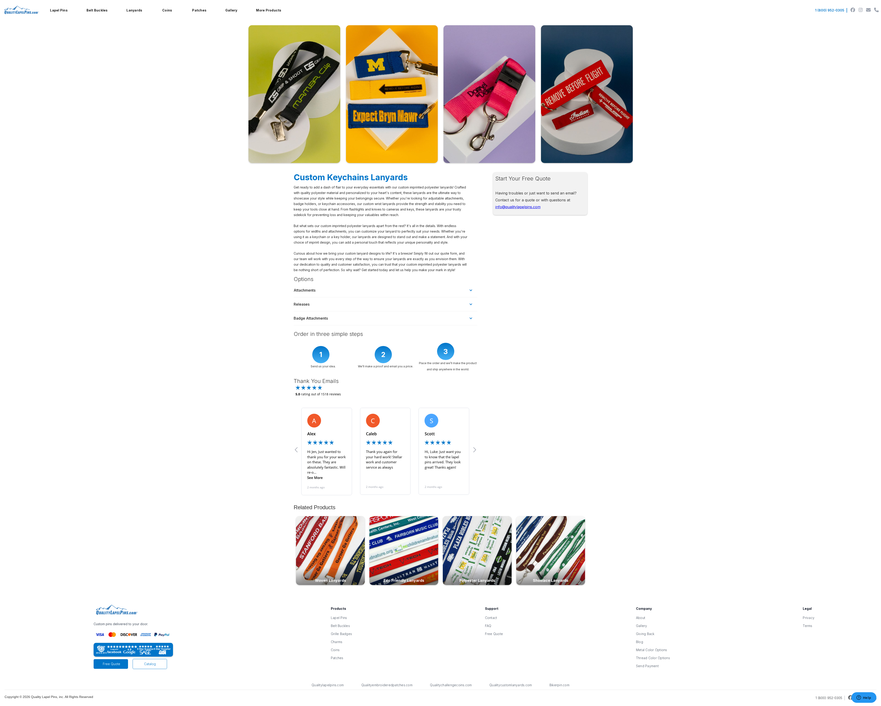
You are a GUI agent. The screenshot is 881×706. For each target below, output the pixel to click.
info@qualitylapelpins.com (518, 207)
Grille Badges (341, 634)
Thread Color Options (653, 658)
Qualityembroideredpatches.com (387, 685)
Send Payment (647, 666)
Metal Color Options (651, 650)
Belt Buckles (97, 10)
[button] (59, 10)
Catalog (150, 664)
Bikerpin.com (559, 685)
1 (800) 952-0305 (829, 10)
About (640, 618)
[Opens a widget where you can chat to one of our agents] (863, 698)
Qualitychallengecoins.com (451, 685)
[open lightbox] (294, 94)
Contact (491, 618)
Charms (337, 642)
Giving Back (645, 634)
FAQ (488, 626)
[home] (21, 10)
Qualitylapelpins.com (328, 685)
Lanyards (134, 10)
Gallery (231, 10)
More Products (268, 10)
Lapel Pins (59, 10)
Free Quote (111, 664)
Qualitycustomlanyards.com (510, 685)
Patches (199, 10)
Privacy (808, 618)
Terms (807, 626)
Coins (167, 10)
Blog (639, 642)
